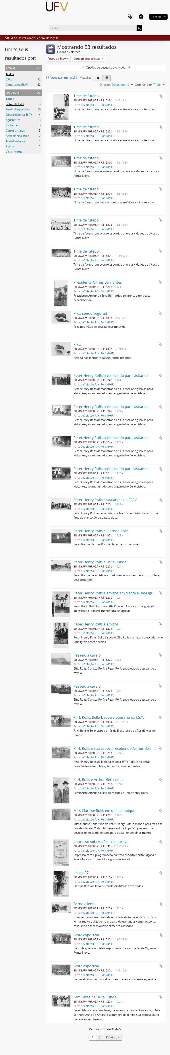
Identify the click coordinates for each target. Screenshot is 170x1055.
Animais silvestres (17, 136)
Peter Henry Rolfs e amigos (96, 624)
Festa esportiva (86, 934)
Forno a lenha (85, 903)
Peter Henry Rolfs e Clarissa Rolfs (101, 530)
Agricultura (13, 120)
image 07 (81, 872)
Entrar (157, 17)
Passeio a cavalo (87, 655)
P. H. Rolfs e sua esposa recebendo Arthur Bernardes (117, 748)
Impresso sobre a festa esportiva (100, 841)
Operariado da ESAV (19, 115)
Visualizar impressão (63, 78)
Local (11, 68)
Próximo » (112, 1037)
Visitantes (12, 125)
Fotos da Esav (15, 104)
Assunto (13, 92)
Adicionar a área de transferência (160, 96)
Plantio (10, 146)
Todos (10, 74)
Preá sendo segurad (90, 313)
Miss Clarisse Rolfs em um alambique (104, 810)
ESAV (9, 79)
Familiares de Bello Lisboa (94, 997)
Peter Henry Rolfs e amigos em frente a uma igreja (115, 593)
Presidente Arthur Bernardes (97, 282)
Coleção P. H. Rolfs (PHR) (99, 104)
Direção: (105, 85)
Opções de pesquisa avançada (106, 67)
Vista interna (14, 152)
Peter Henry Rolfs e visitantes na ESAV (105, 499)
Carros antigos (15, 130)
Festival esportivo (17, 109)
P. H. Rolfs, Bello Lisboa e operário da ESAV (109, 717)
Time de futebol (86, 95)
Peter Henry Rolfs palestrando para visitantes (111, 375)
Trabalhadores (15, 141)
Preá (77, 344)
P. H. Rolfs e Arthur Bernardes (98, 779)
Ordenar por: (143, 85)
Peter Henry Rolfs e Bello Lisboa (99, 562)
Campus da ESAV (17, 85)
